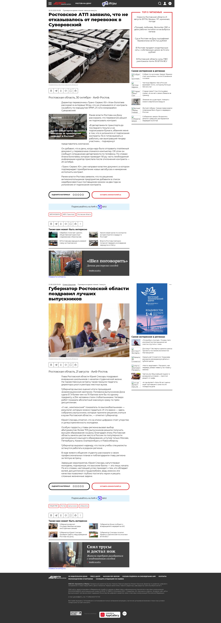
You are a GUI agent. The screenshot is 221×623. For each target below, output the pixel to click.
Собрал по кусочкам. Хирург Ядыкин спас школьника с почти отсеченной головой (157, 76)
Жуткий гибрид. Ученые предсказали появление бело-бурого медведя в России (157, 110)
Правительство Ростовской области (63, 85)
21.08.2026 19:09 (55, 284)
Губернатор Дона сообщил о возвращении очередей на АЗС (112, 525)
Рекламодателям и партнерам (80, 579)
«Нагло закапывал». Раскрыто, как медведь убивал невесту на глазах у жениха (156, 368)
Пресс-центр (95, 576)
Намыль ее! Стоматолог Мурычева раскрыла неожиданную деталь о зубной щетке (156, 359)
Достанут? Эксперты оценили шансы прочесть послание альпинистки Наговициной (157, 351)
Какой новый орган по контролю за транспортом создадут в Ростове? (113, 235)
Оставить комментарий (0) (110, 195)
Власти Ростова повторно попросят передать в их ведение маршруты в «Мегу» (113, 243)
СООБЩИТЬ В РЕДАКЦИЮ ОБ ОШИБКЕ (110, 579)
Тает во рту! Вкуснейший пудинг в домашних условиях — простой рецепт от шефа (156, 376)
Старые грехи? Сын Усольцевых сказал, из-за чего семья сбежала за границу (156, 93)
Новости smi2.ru (57, 277)
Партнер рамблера (90, 613)
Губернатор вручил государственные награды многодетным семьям (70, 526)
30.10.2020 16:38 (55, 10)
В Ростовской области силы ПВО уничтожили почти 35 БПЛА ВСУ (152, 60)
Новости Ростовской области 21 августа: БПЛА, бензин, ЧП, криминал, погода (152, 19)
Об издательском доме (77, 576)
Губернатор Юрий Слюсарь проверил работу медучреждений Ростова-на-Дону (73, 535)
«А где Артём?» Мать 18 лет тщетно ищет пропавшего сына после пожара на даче (156, 384)
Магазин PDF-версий (111, 576)
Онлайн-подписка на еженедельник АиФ (139, 576)
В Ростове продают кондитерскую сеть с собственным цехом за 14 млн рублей (152, 50)
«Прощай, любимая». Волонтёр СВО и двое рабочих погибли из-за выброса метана (152, 29)
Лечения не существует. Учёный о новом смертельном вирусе (155, 101)
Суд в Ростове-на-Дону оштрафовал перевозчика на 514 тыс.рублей (152, 40)
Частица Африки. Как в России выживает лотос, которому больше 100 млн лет (156, 85)
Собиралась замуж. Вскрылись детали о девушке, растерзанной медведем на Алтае (155, 119)
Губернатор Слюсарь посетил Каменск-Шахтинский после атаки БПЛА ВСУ (114, 535)
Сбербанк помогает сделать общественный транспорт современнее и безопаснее (71, 235)
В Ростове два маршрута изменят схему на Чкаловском (73, 242)
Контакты (162, 576)
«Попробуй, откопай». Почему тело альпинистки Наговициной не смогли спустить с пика (156, 342)
